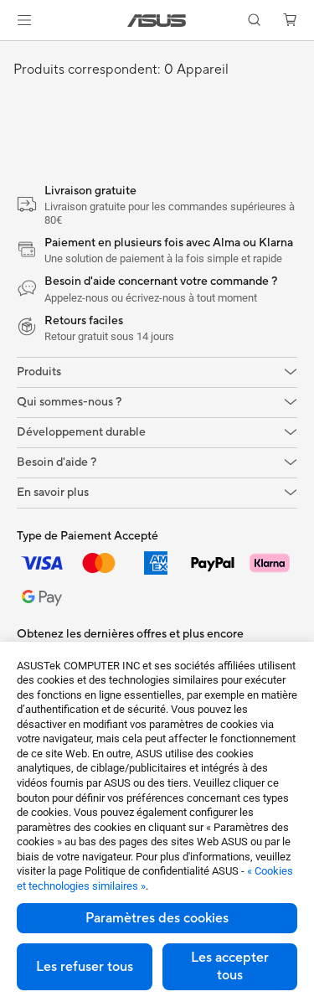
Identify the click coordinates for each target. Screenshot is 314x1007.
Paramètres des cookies (157, 918)
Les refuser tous (84, 966)
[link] (157, 20)
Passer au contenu (10, 51)
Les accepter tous (230, 966)
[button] (24, 20)
